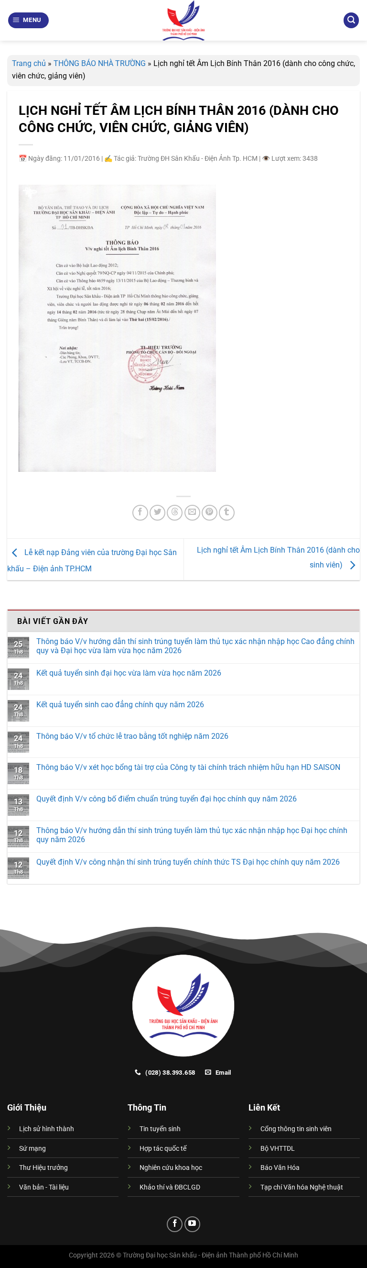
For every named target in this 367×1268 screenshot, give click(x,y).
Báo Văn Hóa (280, 1168)
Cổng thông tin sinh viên (296, 1129)
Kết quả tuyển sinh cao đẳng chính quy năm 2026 (120, 704)
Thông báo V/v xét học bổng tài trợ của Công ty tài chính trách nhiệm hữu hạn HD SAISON (188, 767)
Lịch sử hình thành (46, 1129)
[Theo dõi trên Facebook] (175, 1224)
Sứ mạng (32, 1149)
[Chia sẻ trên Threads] (175, 513)
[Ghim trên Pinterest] (209, 513)
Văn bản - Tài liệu (44, 1187)
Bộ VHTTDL (277, 1149)
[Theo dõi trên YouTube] (192, 1224)
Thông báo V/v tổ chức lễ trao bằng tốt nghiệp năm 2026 (132, 736)
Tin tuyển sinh (160, 1129)
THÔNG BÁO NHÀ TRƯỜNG (100, 63)
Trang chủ (29, 63)
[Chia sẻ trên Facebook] (140, 513)
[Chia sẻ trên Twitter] (157, 513)
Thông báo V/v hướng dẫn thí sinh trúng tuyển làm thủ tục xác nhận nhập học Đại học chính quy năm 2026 (191, 835)
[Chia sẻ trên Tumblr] (227, 513)
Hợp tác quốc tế (163, 1149)
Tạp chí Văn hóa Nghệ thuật (301, 1187)
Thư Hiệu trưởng (43, 1168)
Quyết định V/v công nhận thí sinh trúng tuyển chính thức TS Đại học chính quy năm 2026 (188, 862)
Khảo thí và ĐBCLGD (170, 1187)
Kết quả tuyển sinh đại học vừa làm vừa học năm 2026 (128, 673)
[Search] (351, 20)
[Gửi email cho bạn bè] (192, 513)
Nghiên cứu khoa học (171, 1168)
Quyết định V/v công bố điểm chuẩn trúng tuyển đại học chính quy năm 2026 (166, 798)
